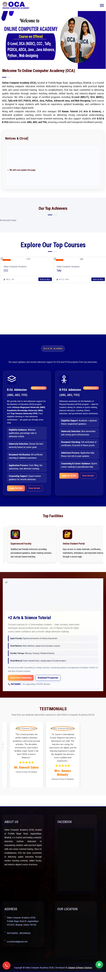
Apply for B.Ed (15, 488)
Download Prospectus (48, 677)
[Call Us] (6, 966)
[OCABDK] (16, 5)
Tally (58, 270)
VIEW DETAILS (44, 279)
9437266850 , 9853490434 (19, 933)
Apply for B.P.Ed (69, 475)
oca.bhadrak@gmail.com (17, 941)
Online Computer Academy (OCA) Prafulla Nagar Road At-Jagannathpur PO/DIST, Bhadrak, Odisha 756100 (23, 921)
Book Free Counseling (20, 677)
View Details (34, 488)
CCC (5, 270)
